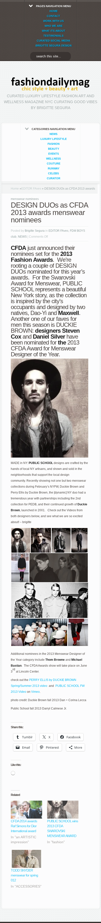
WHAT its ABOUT (53, 30)
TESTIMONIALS (53, 35)
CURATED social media (53, 40)
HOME (54, 11)
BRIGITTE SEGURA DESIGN (54, 45)
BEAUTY (53, 148)
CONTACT (53, 16)
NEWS (53, 133)
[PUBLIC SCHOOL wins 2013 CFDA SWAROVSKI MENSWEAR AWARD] (62, 810)
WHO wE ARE (54, 25)
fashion (54, 143)
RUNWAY (53, 168)
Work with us (53, 20)
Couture (53, 163)
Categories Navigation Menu (53, 154)
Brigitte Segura (35, 230)
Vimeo (35, 691)
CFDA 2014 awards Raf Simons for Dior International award (24, 826)
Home (15, 188)
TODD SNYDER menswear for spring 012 (24, 875)
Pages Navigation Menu (54, 26)
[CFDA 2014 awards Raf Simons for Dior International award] (26, 810)
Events (53, 153)
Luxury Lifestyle (53, 138)
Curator (53, 178)
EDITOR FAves (31, 188)
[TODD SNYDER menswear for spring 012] (26, 859)
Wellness (53, 158)
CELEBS (53, 173)
